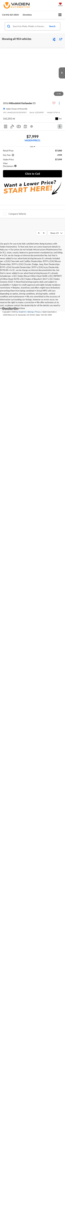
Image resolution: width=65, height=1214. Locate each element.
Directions (27, 14)
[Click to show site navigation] (60, 15)
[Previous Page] (38, 579)
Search (52, 26)
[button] (10, 15)
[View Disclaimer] (32, 126)
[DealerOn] (10, 655)
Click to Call (32, 176)
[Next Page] (43, 579)
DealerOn (22, 658)
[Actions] (59, 103)
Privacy (38, 658)
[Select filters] (54, 39)
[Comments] (60, 126)
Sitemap (30, 658)
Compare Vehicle (17, 215)
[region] (32, 160)
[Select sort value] (59, 39)
